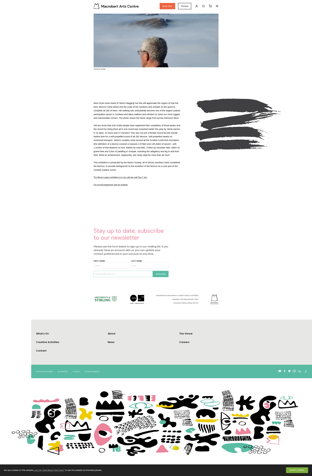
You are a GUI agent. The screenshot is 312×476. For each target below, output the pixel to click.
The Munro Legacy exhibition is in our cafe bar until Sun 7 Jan (120, 177)
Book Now (167, 6)
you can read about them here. (49, 470)
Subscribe (161, 274)
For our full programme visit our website (111, 185)
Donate (184, 6)
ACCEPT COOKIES (297, 470)
